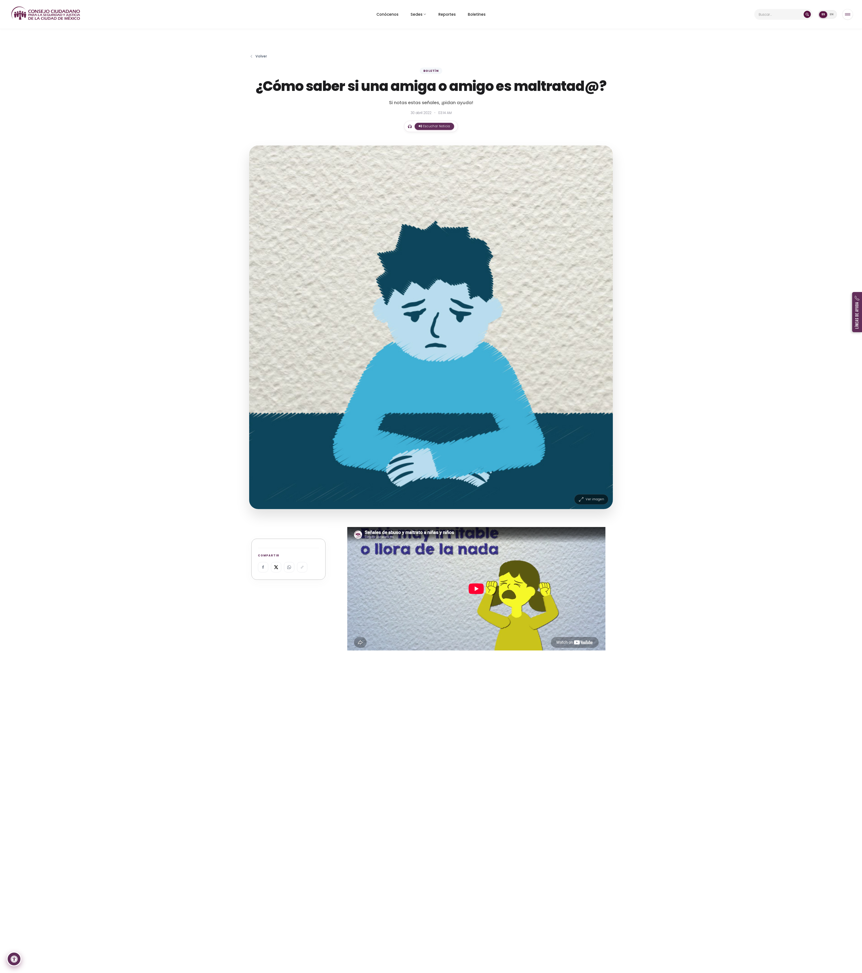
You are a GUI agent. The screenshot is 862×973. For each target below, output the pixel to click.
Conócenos (387, 14)
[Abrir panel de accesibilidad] (14, 959)
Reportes (447, 14)
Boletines (477, 14)
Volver (261, 56)
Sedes (416, 14)
